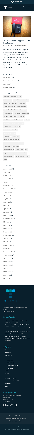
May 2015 (6, 242)
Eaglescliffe (7, 103)
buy (14, 100)
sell (26, 150)
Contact (7, 374)
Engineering (14, 45)
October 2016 (7, 235)
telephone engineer (8, 156)
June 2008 (6, 275)
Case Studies (8, 355)
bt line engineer (8, 100)
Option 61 (6, 123)
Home (6, 350)
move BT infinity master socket (21, 113)
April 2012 (6, 268)
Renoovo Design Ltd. (17, 432)
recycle (17, 150)
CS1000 (19, 100)
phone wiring (15, 146)
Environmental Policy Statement (13, 381)
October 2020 (7, 192)
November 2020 (8, 189)
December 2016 (8, 232)
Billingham (6, 97)
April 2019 (6, 212)
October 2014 (7, 255)
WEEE (27, 156)
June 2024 (6, 172)
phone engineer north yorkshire (11, 140)
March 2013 (7, 262)
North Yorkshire (8, 120)
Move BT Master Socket (10, 117)
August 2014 (7, 258)
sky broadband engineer (10, 153)
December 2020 (8, 186)
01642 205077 (17, 2)
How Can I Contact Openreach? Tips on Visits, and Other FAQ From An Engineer (17, 326)
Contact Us (9, 405)
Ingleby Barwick (8, 110)
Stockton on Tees (22, 153)
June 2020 (6, 202)
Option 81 (13, 123)
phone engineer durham (10, 133)
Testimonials (8, 384)
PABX (18, 123)
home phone (22, 103)
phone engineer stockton (10, 143)
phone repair (7, 146)
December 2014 (8, 249)
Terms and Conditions (10, 378)
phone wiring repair (9, 150)
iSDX (15, 110)
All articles (10, 360)
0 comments (22, 45)
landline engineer (22, 110)
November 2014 (8, 252)
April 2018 (6, 225)
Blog (6, 358)
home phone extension (9, 107)
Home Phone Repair (9, 81)
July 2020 (6, 199)
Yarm (5, 160)
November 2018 (8, 219)
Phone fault (21, 143)
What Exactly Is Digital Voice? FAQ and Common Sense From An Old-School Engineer (17, 338)
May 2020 (6, 205)
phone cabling (7, 126)
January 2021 (7, 182)
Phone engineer (16, 126)
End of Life (14, 103)
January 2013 (7, 265)
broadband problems (16, 97)
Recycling (6, 84)
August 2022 (7, 179)
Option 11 (26, 120)
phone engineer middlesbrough (11, 136)
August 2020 (7, 195)
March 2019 (7, 215)
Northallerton (21, 117)
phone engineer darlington (10, 130)
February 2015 (7, 245)
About (6, 371)
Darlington (25, 100)
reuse (22, 150)
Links (6, 386)
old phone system (18, 120)
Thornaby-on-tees (19, 156)
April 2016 (6, 239)
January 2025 (7, 169)
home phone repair (21, 107)
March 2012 (6, 272)
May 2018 (6, 222)
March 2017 (6, 229)
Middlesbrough (8, 113)
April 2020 (6, 209)
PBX (23, 123)
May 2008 (6, 278)
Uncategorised (8, 87)
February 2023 (8, 176)
